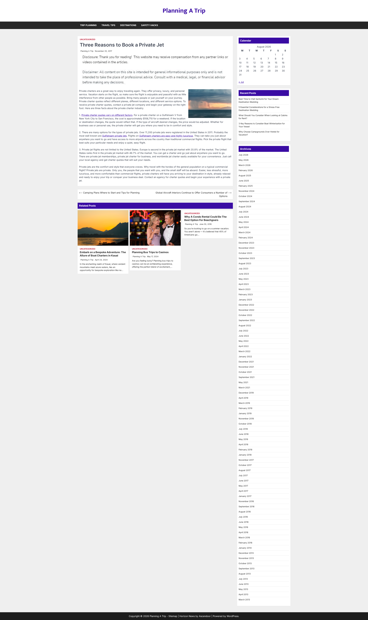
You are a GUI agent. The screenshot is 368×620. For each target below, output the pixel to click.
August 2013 (245, 573)
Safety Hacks (149, 25)
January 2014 (245, 548)
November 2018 (246, 418)
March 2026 (244, 165)
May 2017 (243, 486)
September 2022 (247, 320)
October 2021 (245, 372)
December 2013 (246, 553)
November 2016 (246, 501)
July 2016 (243, 517)
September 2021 (246, 377)
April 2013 (243, 594)
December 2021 (246, 361)
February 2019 (245, 408)
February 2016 (245, 542)
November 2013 (246, 558)
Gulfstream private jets (114, 135)
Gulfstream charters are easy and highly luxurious (166, 135)
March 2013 (244, 599)
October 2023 (245, 253)
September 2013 (246, 568)
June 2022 (244, 336)
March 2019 (244, 403)
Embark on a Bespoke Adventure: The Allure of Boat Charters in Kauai (103, 254)
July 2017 (243, 475)
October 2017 (245, 465)
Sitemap (172, 616)
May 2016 (243, 527)
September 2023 (247, 258)
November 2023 (246, 248)
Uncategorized (87, 39)
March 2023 (244, 289)
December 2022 (246, 305)
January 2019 (245, 413)
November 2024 (246, 191)
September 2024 (247, 201)
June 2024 (244, 217)
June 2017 (243, 480)
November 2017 (246, 460)
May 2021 (243, 382)
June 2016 (244, 522)
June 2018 (244, 434)
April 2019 (243, 398)
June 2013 (244, 584)
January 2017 (245, 496)
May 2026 (244, 160)
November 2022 (246, 310)
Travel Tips (108, 25)
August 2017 (245, 470)
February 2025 (246, 186)
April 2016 (243, 532)
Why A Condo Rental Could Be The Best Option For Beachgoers (205, 218)
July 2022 (243, 330)
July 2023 (243, 268)
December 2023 (246, 242)
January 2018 (245, 455)
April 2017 (243, 491)
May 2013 (243, 589)
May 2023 (244, 279)
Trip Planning (88, 25)
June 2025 (244, 180)
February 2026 (246, 170)
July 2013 (243, 579)
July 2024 (243, 211)
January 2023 (245, 299)
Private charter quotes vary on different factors (107, 115)
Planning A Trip (184, 10)
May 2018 (243, 439)
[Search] (288, 25)
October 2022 (245, 315)
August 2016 (245, 511)
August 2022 (245, 325)
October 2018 (245, 423)
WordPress (232, 616)
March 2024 (244, 232)
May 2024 (244, 222)
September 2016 (246, 506)
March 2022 (244, 351)
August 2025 (245, 175)
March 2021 (244, 387)
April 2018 (243, 444)
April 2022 (244, 346)
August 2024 (245, 206)
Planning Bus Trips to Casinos (150, 252)
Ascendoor (205, 616)
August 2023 (245, 263)
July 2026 (243, 155)
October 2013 (245, 563)
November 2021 (246, 367)
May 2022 (244, 341)
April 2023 (244, 284)
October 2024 (245, 196)
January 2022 (245, 356)
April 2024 (244, 227)
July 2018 (243, 429)
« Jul (241, 82)
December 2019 (246, 392)
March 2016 (244, 537)
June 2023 (244, 274)
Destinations (128, 25)
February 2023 (246, 294)
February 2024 (246, 237)
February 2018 (245, 449)
